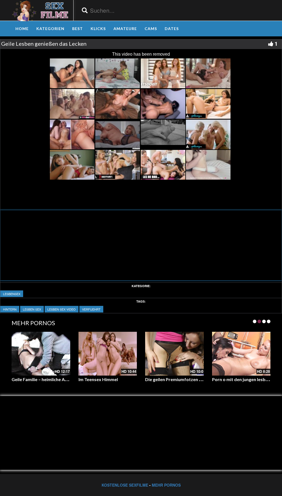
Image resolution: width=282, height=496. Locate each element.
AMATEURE (125, 28)
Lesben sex (32, 309)
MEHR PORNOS (166, 485)
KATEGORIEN (50, 28)
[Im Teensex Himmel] (107, 354)
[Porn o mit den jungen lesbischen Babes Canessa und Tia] (241, 354)
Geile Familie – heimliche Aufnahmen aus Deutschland (66, 379)
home (22, 28)
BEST (77, 28)
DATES (172, 28)
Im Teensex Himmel (98, 379)
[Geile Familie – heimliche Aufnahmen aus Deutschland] (41, 354)
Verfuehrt (91, 309)
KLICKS (98, 28)
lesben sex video (61, 309)
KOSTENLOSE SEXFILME (125, 485)
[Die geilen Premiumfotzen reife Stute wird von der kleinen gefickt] (174, 354)
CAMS (151, 28)
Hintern (10, 309)
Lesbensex (11, 294)
